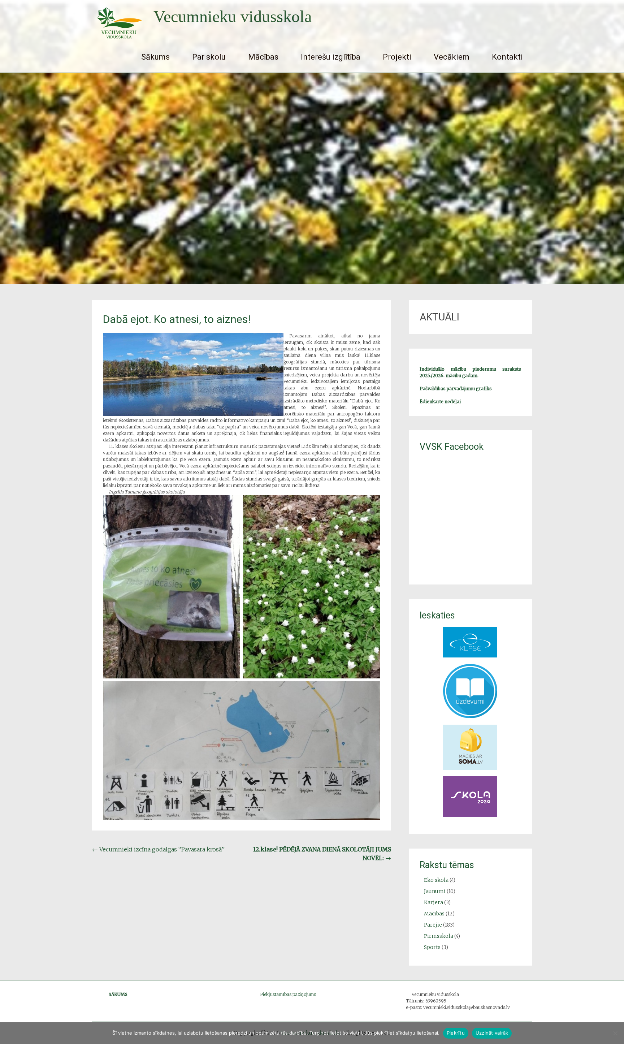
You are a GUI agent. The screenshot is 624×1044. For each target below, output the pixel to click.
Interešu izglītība (330, 56)
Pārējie (433, 925)
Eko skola (436, 880)
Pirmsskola (438, 936)
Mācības (263, 56)
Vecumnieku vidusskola (232, 16)
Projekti (397, 56)
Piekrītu (456, 1033)
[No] (615, 1033)
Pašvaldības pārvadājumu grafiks (456, 388)
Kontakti (507, 56)
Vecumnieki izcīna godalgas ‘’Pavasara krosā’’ (158, 849)
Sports (432, 947)
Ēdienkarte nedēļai (440, 401)
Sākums (155, 56)
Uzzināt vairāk (492, 1033)
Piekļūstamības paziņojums (288, 994)
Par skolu (209, 56)
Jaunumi (435, 891)
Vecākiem (451, 56)
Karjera (433, 902)
